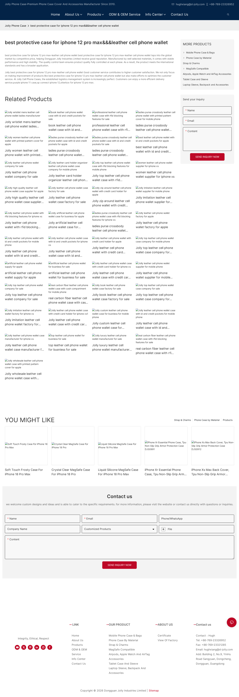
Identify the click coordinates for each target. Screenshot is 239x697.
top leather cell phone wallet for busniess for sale (67, 347)
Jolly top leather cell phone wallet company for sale (23, 297)
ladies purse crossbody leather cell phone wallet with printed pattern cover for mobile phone (154, 128)
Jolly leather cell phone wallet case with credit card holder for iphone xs (111, 275)
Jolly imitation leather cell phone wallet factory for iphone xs (22, 322)
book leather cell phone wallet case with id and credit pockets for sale (64, 128)
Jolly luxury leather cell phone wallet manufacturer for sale (110, 347)
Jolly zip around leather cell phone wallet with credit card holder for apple (111, 203)
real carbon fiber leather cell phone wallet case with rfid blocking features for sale (155, 351)
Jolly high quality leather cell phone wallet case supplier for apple (24, 200)
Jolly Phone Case (15, 25)
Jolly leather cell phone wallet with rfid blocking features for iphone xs (21, 225)
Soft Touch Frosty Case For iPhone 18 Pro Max (24, 472)
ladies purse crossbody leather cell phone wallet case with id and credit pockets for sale (109, 153)
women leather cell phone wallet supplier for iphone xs (155, 174)
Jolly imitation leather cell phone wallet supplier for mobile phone (153, 200)
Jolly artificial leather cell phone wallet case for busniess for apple (65, 225)
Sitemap (154, 690)
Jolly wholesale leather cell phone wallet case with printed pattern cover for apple (23, 376)
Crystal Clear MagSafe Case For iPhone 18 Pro (71, 472)
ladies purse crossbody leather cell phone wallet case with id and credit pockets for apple (65, 153)
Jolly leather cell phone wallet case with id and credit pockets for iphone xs (67, 254)
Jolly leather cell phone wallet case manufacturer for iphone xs (25, 347)
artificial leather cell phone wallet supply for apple (23, 275)
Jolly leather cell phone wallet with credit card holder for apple (108, 250)
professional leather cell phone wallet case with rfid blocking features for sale (111, 128)
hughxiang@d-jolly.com (190, 4)
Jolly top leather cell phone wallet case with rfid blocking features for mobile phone (111, 178)
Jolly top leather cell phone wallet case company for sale (154, 297)
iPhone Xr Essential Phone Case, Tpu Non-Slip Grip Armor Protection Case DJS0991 (166, 472)
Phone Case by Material (206, 420)
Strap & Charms (182, 420)
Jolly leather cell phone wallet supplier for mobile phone (153, 275)
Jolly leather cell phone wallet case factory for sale (67, 200)
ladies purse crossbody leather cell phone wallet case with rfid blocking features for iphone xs (109, 228)
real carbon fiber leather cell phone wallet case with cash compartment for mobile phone (67, 300)
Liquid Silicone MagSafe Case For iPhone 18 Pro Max (118, 472)
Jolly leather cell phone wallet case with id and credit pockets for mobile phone (153, 326)
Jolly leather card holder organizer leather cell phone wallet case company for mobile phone (67, 178)
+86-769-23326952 (221, 4)
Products (227, 420)
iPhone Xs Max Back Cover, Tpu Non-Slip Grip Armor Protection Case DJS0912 (210, 472)
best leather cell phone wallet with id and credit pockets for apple (152, 149)
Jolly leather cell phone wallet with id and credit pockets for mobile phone (22, 254)
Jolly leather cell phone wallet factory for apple (152, 225)
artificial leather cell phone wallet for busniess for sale (66, 275)
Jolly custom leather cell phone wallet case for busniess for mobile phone (110, 326)
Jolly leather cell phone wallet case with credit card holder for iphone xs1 (67, 322)
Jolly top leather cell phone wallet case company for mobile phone (154, 250)
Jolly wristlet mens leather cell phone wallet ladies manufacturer (23, 124)
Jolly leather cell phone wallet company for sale (21, 174)
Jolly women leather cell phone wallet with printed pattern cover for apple (22, 153)
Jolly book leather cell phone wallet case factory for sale (112, 297)
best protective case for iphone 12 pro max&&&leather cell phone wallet (74, 25)
